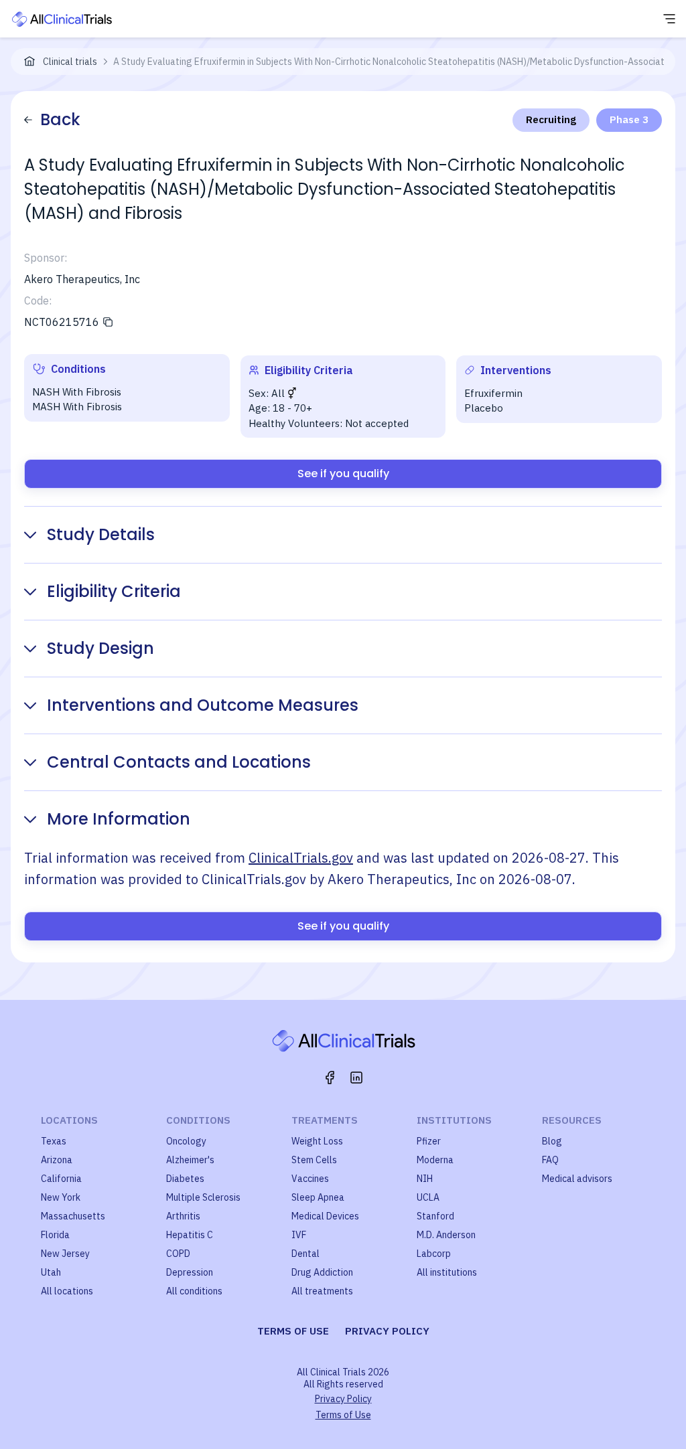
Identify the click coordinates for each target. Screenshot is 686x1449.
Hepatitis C (189, 1235)
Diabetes (185, 1179)
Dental (305, 1254)
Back (60, 119)
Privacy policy (387, 1331)
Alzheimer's (190, 1160)
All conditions (194, 1291)
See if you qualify (343, 473)
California (61, 1179)
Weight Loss (317, 1141)
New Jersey (65, 1254)
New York (60, 1197)
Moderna (435, 1160)
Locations (69, 1120)
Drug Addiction (322, 1272)
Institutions (454, 1120)
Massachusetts (73, 1216)
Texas (53, 1141)
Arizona (56, 1160)
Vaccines (310, 1179)
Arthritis (183, 1216)
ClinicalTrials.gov (301, 858)
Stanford (435, 1216)
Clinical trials (70, 62)
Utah (51, 1272)
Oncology (186, 1141)
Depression (189, 1272)
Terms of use (293, 1331)
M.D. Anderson (446, 1235)
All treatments (322, 1291)
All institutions (447, 1272)
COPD (178, 1254)
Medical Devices (325, 1216)
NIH (425, 1179)
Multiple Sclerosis (203, 1197)
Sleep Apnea (317, 1197)
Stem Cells (314, 1160)
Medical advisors (577, 1179)
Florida (55, 1235)
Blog (552, 1141)
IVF (298, 1235)
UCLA (428, 1197)
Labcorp (434, 1254)
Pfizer (429, 1141)
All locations (67, 1291)
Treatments (324, 1120)
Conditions (198, 1120)
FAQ (550, 1160)
